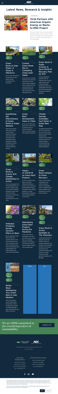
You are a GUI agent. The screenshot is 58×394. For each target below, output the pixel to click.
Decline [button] (48, 390)
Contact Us (46, 325)
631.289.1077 (39, 366)
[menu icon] (2, 3)
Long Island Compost (42, 217)
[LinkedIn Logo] (28, 374)
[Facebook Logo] (24, 374)
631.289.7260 (40, 364)
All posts (30, 266)
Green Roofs (8, 57)
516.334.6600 (22, 366)
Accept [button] (42, 390)
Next (45, 266)
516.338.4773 (21, 368)
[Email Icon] (33, 374)
